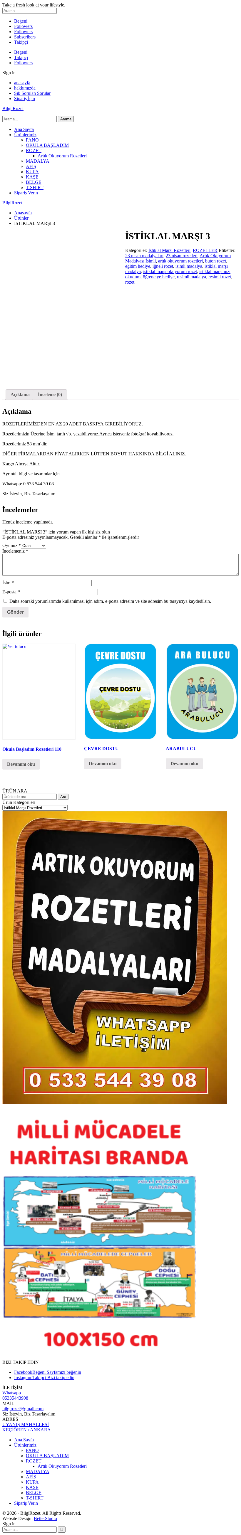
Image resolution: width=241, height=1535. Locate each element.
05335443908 (15, 1398)
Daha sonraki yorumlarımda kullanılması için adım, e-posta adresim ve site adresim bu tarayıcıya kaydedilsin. (110, 601)
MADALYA (37, 161)
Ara (63, 797)
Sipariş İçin (24, 98)
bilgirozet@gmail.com (22, 1408)
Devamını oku (21, 764)
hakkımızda (25, 87)
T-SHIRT (34, 187)
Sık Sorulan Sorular (32, 93)
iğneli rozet (163, 266)
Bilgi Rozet (13, 108)
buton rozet (215, 260)
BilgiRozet (12, 202)
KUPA (32, 171)
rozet (129, 282)
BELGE (33, 182)
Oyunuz (11, 545)
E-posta (11, 591)
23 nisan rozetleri (182, 255)
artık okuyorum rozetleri (180, 260)
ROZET (33, 150)
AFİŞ (31, 166)
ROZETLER (205, 250)
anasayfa (22, 82)
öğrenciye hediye (159, 276)
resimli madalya (191, 276)
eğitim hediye (137, 266)
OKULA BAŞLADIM (47, 145)
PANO (32, 139)
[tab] (20, 394)
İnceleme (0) (50, 394)
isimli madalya (188, 266)
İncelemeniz (15, 550)
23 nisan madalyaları (144, 255)
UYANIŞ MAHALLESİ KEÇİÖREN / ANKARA (26, 1427)
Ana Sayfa (24, 129)
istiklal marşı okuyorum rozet (170, 271)
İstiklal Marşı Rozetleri (169, 250)
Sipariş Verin (26, 192)
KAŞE (32, 176)
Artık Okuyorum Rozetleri (62, 155)
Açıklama (20, 394)
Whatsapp (11, 1392)
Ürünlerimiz (25, 134)
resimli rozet (219, 276)
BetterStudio (45, 1518)
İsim (8, 582)
